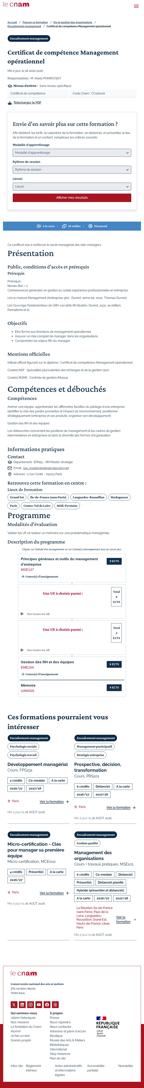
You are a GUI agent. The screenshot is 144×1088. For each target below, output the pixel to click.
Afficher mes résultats (72, 197)
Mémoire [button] (28, 685)
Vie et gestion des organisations (72, 22)
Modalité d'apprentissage (31, 145)
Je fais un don (20, 1036)
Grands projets (21, 1040)
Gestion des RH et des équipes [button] (47, 662)
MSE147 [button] (27, 569)
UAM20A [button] (27, 691)
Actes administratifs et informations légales (68, 1070)
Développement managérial (38, 764)
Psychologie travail (23, 755)
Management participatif (94, 746)
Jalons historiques (23, 1018)
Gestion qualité (87, 843)
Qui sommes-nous (24, 1013)
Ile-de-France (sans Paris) (48, 497)
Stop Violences (60, 1054)
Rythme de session (26, 162)
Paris (13, 506)
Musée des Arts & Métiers (67, 1040)
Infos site (17, 1066)
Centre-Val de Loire (36, 506)
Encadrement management (24, 26)
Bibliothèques (59, 1045)
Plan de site (58, 1058)
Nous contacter (60, 1027)
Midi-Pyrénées (67, 506)
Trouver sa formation (35, 22)
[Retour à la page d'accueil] (16, 4)
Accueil (12, 22)
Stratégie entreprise (90, 755)
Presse (54, 1018)
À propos (56, 1013)
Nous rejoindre (60, 1022)
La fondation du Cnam (26, 1027)
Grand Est (17, 497)
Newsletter (125, 1066)
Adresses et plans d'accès (68, 1031)
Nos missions (20, 1022)
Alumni (15, 1031)
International (58, 1049)
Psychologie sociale (23, 746)
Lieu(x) (17, 179)
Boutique (56, 1036)
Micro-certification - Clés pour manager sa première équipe (36, 850)
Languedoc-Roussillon (88, 497)
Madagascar (119, 497)
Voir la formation (52, 801)
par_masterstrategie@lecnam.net (46, 468)
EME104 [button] (27, 667)
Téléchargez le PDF (27, 102)
